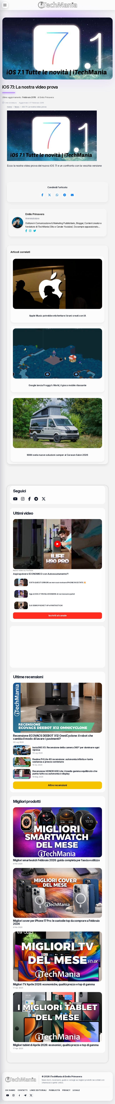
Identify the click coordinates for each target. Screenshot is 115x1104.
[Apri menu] (5, 5)
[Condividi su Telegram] (64, 195)
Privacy (66, 1090)
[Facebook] (26, 230)
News (17, 107)
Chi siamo (10, 1090)
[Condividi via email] (72, 195)
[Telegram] (36, 499)
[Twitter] (34, 230)
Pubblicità (54, 1090)
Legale (76, 1090)
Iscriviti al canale (58, 615)
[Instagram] (30, 230)
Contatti (22, 1090)
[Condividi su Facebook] (42, 195)
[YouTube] (15, 499)
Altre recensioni (57, 785)
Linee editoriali (38, 1090)
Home (9, 107)
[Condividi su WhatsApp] (57, 195)
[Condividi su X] (49, 195)
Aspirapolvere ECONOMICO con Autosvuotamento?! (41, 573)
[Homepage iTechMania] (20, 1079)
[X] (43, 499)
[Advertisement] (57, 646)
